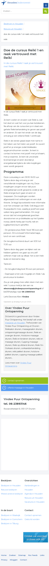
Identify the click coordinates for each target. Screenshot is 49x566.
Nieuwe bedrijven (9, 490)
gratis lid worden (35, 537)
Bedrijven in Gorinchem (11, 519)
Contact (23, 560)
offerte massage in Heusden (21, 388)
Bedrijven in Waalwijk (10, 515)
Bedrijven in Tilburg (9, 523)
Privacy (4, 560)
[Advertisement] (24, 444)
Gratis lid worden (32, 519)
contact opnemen (16, 380)
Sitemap (22, 555)
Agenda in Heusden (34, 494)
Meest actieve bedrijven (12, 494)
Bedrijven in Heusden (20, 3)
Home (4, 555)
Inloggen (14, 560)
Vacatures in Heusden (35, 502)
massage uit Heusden (15, 323)
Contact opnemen (33, 515)
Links (42, 555)
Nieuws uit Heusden (13, 29)
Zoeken (12, 555)
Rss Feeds (33, 555)
